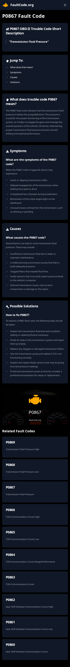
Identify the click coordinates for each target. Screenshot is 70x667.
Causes (13, 77)
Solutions (15, 82)
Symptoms (15, 72)
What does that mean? (21, 67)
